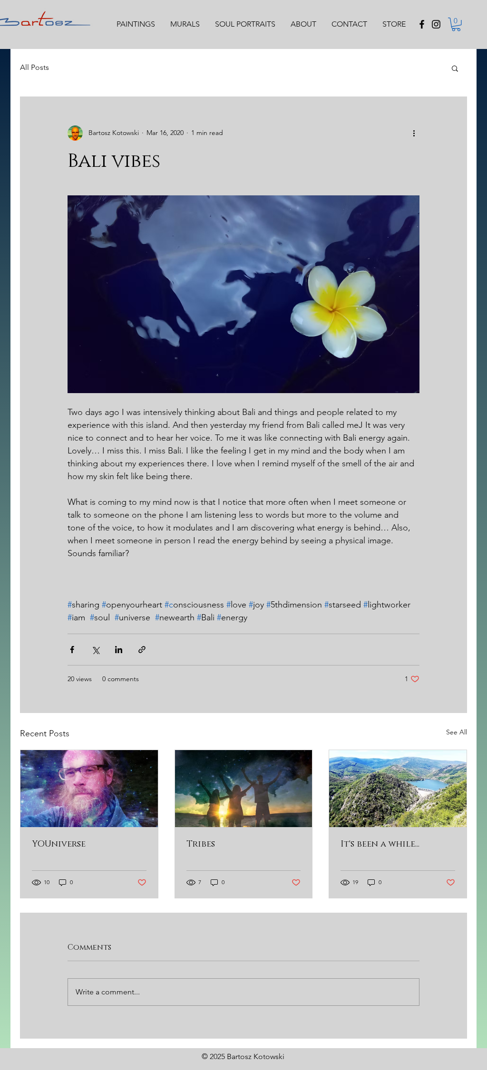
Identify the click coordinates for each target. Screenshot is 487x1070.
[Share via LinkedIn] (118, 649)
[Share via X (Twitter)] (95, 649)
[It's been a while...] (398, 788)
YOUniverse (59, 844)
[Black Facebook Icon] (422, 24)
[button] (456, 24)
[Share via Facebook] (72, 649)
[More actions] (413, 133)
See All (456, 732)
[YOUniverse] (89, 788)
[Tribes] (243, 788)
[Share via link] (141, 649)
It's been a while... (380, 844)
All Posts (34, 67)
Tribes (200, 844)
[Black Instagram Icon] (436, 24)
